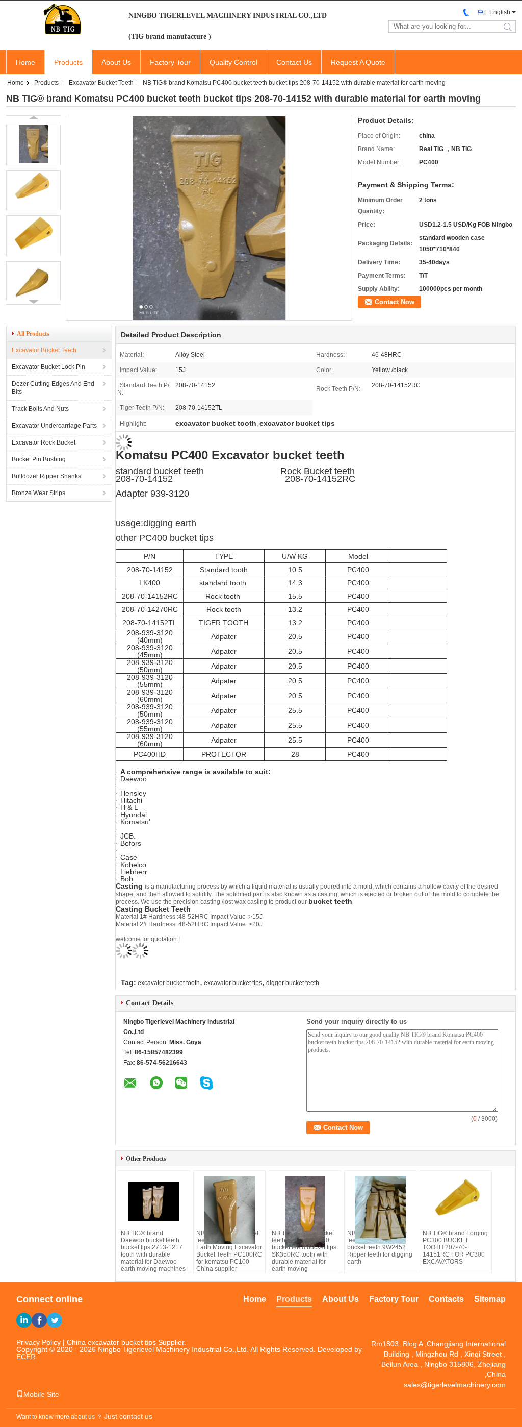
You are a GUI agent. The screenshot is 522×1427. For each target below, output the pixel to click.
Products (68, 62)
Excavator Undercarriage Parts (54, 425)
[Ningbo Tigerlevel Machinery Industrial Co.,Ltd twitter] (54, 1320)
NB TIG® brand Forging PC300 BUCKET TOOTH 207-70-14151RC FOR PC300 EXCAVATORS (455, 1247)
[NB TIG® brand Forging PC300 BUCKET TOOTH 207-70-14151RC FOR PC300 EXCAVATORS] (455, 1201)
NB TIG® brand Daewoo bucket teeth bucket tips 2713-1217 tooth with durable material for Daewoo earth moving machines (153, 1250)
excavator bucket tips (233, 983)
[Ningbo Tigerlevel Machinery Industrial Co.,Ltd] (62, 20)
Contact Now (394, 302)
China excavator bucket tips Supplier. (126, 1342)
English (499, 12)
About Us (116, 62)
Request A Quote (358, 62)
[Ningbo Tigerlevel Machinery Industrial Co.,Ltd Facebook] (39, 1320)
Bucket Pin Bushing (39, 459)
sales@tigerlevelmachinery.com (455, 1385)
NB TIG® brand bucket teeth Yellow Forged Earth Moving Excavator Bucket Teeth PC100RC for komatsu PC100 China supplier (229, 1250)
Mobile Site (41, 1394)
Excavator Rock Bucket (43, 442)
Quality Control (233, 62)
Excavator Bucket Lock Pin (48, 367)
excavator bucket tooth (169, 983)
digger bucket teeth (292, 983)
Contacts (446, 1299)
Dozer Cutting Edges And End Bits (53, 388)
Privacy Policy (38, 1342)
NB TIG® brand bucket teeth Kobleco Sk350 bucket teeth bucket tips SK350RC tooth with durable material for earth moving (304, 1250)
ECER (26, 1356)
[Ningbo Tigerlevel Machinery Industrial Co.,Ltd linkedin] (24, 1320)
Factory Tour (170, 62)
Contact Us (294, 62)
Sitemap (490, 1299)
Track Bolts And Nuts (40, 408)
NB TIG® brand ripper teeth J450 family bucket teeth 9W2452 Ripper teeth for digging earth (379, 1247)
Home (25, 62)
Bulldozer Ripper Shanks (46, 476)
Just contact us (128, 1416)
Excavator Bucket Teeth (101, 82)
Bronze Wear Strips (38, 493)
